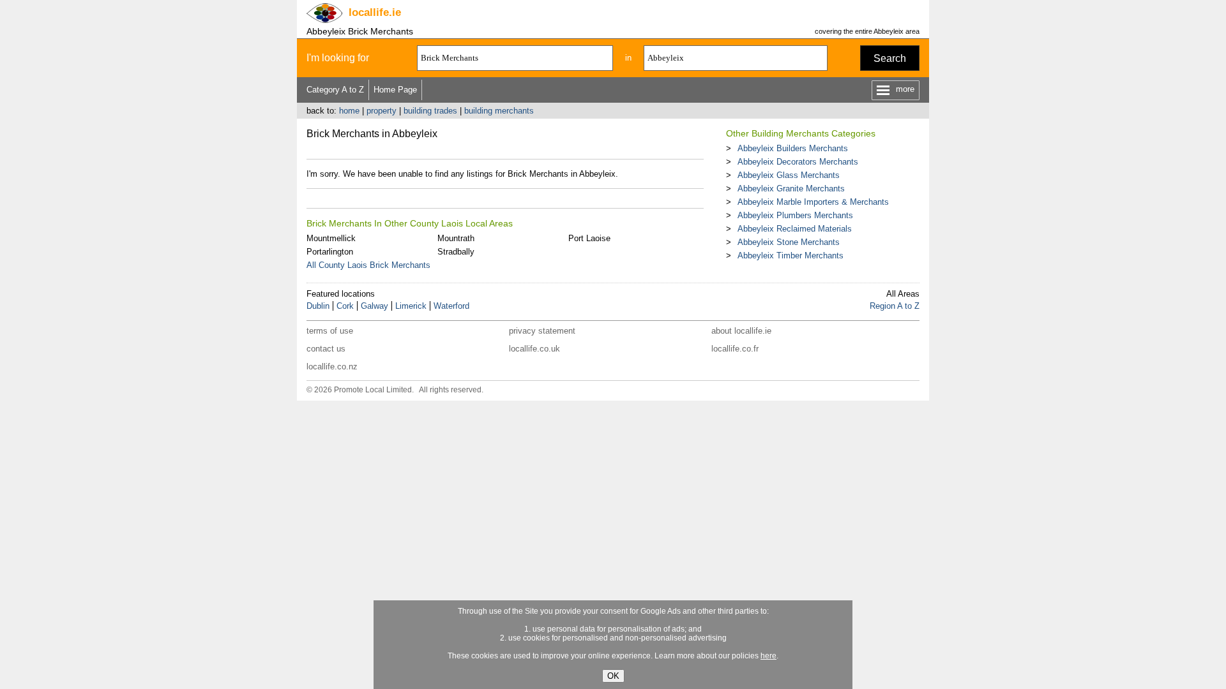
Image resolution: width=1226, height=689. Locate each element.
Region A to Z (895, 306)
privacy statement (542, 331)
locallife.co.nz (332, 366)
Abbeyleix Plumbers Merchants (795, 215)
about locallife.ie (741, 331)
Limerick (411, 306)
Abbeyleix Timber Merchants (791, 255)
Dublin (317, 306)
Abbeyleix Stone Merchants (789, 242)
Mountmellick (331, 238)
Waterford (451, 306)
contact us (325, 348)
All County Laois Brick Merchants (368, 265)
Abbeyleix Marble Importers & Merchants (813, 202)
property (382, 110)
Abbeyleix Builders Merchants (793, 148)
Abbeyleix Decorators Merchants (798, 162)
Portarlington (329, 251)
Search (890, 58)
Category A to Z (335, 89)
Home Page (395, 89)
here (768, 655)
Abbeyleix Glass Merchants (789, 175)
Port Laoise (589, 238)
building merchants (499, 110)
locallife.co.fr (735, 348)
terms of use (329, 331)
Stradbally (455, 251)
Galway (374, 306)
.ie (375, 12)
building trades (430, 110)
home (349, 110)
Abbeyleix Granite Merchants (791, 188)
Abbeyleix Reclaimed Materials (795, 228)
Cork (345, 306)
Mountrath (455, 238)
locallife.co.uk (534, 348)
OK (613, 676)
